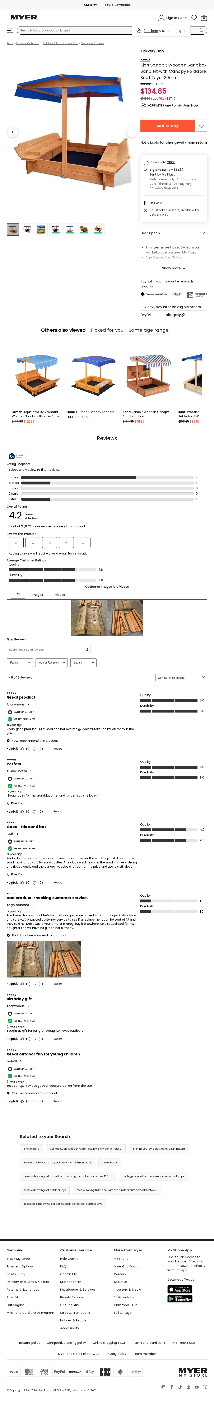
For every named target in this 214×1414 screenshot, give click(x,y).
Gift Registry (69, 1305)
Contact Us (69, 1274)
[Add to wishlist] (201, 126)
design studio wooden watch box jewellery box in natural (86, 1149)
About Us (120, 1282)
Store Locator (70, 1282)
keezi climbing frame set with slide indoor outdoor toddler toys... (117, 1190)
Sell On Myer (123, 1313)
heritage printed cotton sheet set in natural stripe (153, 1176)
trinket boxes (110, 1162)
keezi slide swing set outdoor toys (45, 1190)
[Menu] (10, 30)
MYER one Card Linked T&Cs (78, 1354)
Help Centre (69, 1259)
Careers (120, 1274)
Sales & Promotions (75, 1313)
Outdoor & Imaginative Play (60, 43)
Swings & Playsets (92, 43)
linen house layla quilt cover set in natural (159, 1149)
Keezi (145, 59)
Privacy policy (116, 1354)
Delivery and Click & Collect (28, 1282)
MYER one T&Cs (183, 1343)
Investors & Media (127, 1289)
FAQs (64, 1266)
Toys (10, 43)
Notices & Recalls (73, 1320)
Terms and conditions (148, 1343)
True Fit (12, 1297)
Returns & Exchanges (23, 1289)
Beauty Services (72, 1297)
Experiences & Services (78, 1289)
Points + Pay (16, 1274)
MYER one (121, 1259)
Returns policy (29, 1343)
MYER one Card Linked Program (30, 1313)
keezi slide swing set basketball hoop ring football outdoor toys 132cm (68, 1176)
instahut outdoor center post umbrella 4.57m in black (58, 1162)
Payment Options (20, 1266)
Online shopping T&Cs (109, 1343)
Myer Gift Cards (126, 1266)
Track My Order (18, 1259)
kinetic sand (31, 1149)
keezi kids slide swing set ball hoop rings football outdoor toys (63, 1204)
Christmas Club (126, 1305)
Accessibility (69, 1328)
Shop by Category (27, 43)
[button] (177, 174)
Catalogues (15, 1305)
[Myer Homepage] (24, 20)
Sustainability (124, 1297)
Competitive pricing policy (66, 1343)
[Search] (202, 30)
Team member (144, 1354)
